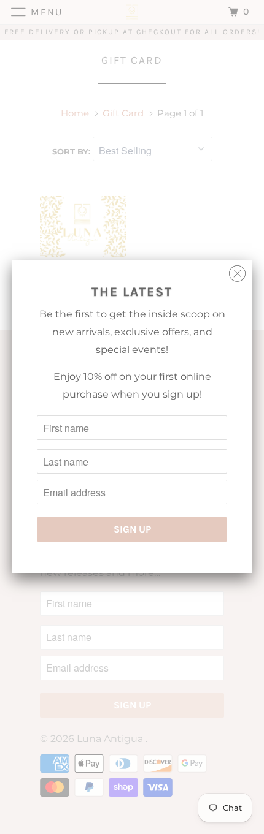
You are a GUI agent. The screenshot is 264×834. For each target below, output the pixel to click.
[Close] (237, 270)
